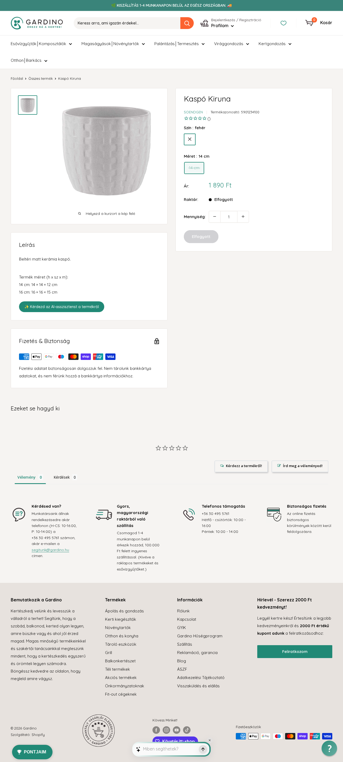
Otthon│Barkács (26, 60)
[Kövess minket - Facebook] (156, 730)
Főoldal (17, 78)
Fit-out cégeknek (121, 694)
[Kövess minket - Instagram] (166, 730)
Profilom (220, 25)
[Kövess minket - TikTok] (187, 730)
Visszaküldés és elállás (198, 685)
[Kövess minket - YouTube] (176, 730)
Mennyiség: (195, 216)
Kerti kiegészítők (120, 619)
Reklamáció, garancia (197, 652)
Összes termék (40, 78)
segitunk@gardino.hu (50, 549)
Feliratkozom (295, 651)
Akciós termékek (121, 677)
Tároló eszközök (120, 644)
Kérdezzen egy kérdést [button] (241, 466)
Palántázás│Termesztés (176, 43)
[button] (329, 748)
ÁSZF (182, 669)
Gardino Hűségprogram (199, 635)
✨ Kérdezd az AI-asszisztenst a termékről (61, 306)
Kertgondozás (272, 43)
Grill (108, 652)
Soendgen (193, 112)
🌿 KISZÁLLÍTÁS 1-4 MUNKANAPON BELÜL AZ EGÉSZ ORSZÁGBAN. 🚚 (171, 5)
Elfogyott (201, 236)
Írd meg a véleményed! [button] (303, 465)
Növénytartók (118, 627)
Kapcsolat (186, 619)
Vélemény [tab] (26, 477)
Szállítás (184, 644)
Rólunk (183, 610)
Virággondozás (228, 43)
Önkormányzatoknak (124, 685)
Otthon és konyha (121, 635)
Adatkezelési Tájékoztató (201, 677)
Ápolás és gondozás (124, 610)
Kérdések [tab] (62, 477)
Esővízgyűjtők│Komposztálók (38, 43)
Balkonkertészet (120, 660)
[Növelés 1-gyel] (243, 216)
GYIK (181, 627)
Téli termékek (117, 669)
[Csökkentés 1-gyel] (214, 216)
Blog (181, 660)
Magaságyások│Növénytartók (110, 43)
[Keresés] (187, 23)
